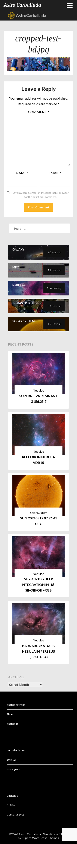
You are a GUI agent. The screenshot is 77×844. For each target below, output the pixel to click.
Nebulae (38, 390)
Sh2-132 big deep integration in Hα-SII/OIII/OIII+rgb (38, 584)
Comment (38, 112)
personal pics (15, 814)
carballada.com (16, 750)
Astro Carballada (22, 5)
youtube (12, 795)
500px (11, 805)
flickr (10, 714)
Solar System (38, 512)
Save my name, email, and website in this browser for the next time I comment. (41, 195)
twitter (11, 759)
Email (55, 173)
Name (22, 173)
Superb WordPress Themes (40, 838)
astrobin (12, 723)
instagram (13, 769)
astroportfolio (16, 704)
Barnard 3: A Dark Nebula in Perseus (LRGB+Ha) (38, 651)
